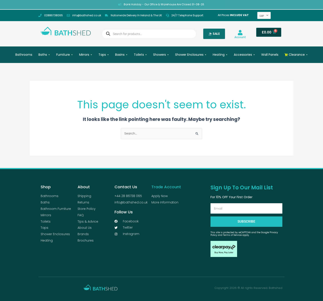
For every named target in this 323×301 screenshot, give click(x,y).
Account (240, 37)
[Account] (240, 32)
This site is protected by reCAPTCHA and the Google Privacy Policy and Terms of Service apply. (244, 234)
